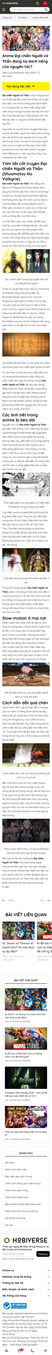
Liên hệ (8, 1225)
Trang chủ (7, 17)
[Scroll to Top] (44, 1331)
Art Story (22, 17)
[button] (37, 3)
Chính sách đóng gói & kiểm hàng (22, 1183)
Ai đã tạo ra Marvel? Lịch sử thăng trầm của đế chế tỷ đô (23, 1055)
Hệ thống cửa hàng (15, 1218)
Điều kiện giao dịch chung (18, 1176)
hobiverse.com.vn (32, 1313)
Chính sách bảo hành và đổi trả (21, 1211)
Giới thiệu (9, 1162)
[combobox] (30, 9)
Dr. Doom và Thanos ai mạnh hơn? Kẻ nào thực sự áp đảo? (18, 947)
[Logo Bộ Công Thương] (26, 1305)
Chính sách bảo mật (15, 1169)
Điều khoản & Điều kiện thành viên (23, 1204)
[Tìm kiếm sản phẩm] (46, 9)
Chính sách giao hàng (16, 1190)
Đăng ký (43, 1254)
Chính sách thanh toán (16, 1197)
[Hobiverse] (10, 3)
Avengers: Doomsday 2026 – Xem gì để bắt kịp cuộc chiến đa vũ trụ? (26, 1094)
